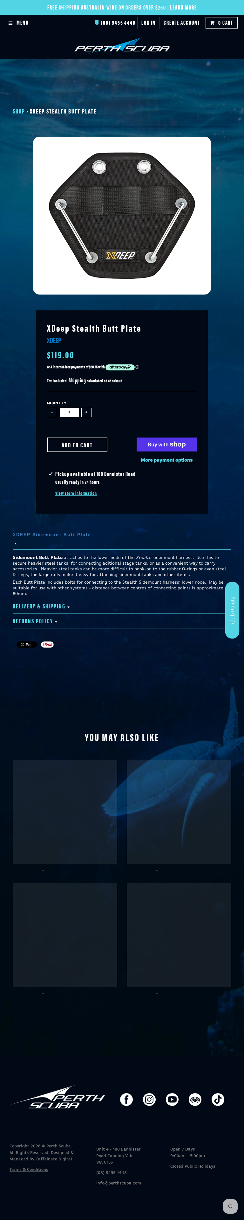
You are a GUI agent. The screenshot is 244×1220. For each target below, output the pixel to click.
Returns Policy (33, 620)
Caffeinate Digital (54, 1159)
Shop (19, 110)
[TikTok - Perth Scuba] (218, 1099)
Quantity (56, 403)
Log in (148, 22)
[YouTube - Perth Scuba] (172, 1099)
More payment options (167, 460)
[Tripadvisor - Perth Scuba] (195, 1099)
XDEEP (54, 339)
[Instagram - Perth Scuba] (149, 1099)
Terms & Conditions (29, 1170)
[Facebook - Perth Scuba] (126, 1099)
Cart (225, 22)
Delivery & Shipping (39, 605)
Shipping (77, 380)
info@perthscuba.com (118, 1183)
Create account (182, 22)
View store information (76, 493)
